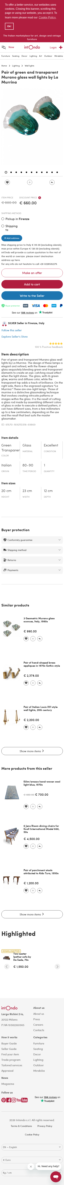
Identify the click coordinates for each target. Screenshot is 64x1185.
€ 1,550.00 (20, 966)
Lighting (33, 56)
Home (4, 65)
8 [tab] (42, 172)
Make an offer (32, 273)
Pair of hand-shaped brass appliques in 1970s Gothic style (42, 664)
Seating (15, 56)
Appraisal (7, 1070)
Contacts (38, 1030)
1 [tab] (6, 172)
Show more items (31, 751)
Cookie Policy (32, 1134)
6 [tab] (31, 172)
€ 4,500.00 (32, 839)
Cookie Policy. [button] (47, 17)
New (11, 47)
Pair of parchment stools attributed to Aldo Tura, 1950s (41, 871)
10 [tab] (52, 172)
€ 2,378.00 (31, 675)
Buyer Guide (9, 1043)
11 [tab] (57, 172)
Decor (24, 56)
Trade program (10, 1059)
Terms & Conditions (21, 1126)
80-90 (28, 465)
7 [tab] (36, 172)
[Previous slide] (7, 966)
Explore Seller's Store (15, 336)
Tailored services (11, 1065)
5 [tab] (26, 172)
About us (38, 1013)
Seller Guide (9, 1049)
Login (53, 47)
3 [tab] (16, 172)
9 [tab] (47, 172)
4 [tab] (21, 172)
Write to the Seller (32, 295)
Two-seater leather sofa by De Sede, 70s (22, 957)
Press (36, 1019)
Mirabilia (58, 56)
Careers (38, 1024)
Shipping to (11, 227)
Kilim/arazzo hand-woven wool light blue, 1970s (42, 783)
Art (40, 56)
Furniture (5, 56)
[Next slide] (57, 966)
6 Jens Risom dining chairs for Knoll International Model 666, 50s (41, 829)
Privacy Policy (44, 1126)
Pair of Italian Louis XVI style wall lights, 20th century (41, 708)
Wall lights (29, 65)
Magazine (7, 1083)
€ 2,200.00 (31, 720)
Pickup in (17, 219)
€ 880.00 (29, 794)
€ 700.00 (41, 794)
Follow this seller (12, 330)
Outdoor (48, 56)
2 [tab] (11, 172)
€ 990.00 (30, 631)
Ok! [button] (9, 26)
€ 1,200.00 (31, 883)
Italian (6, 465)
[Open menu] (3, 47)
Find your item (10, 1054)
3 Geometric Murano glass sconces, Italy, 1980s (39, 619)
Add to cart (32, 284)
